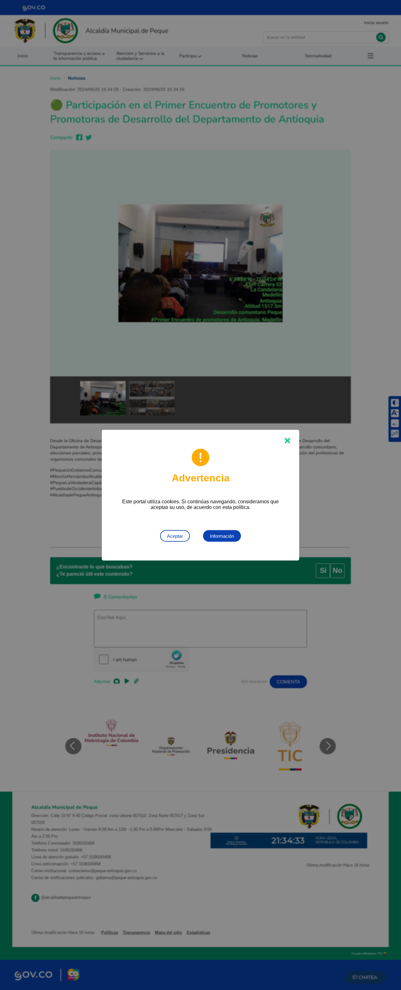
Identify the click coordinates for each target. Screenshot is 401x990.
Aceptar (175, 535)
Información (222, 535)
